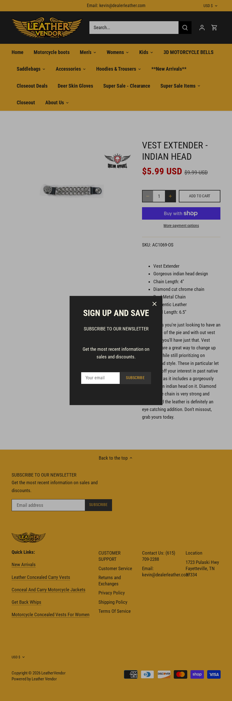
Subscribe (135, 377)
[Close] (154, 304)
